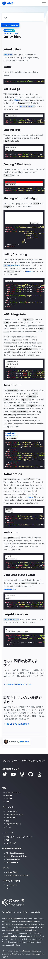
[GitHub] (30, 774)
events (29, 271)
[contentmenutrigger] (22, 16)
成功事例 (9, 799)
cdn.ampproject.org (30, 951)
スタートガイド (11, 811)
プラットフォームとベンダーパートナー (20, 837)
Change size (34, 223)
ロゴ (7, 888)
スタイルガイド (11, 885)
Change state (10, 367)
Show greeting (11, 116)
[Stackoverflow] (39, 774)
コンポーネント (11, 818)
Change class (10, 184)
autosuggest (9, 589)
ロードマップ (10, 843)
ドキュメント (8, 33)
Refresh (9, 510)
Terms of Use (6, 912)
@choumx (24, 741)
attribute (12, 265)
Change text (10, 150)
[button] (44, 3)
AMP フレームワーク (13, 792)
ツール (8, 827)
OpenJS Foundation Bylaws (16, 856)
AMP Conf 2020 (11, 872)
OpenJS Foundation (12, 918)
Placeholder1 (11, 433)
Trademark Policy (13, 859)
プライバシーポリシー (21, 912)
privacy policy (38, 954)
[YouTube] (13, 774)
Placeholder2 (11, 435)
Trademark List (12, 862)
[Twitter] (4, 774)
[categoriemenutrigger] (10, 25)
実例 (16, 33)
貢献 (7, 840)
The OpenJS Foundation (15, 853)
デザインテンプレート (14, 824)
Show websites (11, 438)
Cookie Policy (35, 912)
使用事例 (9, 795)
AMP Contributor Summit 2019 (17, 875)
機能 (7, 802)
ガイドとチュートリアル (14, 815)
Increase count (11, 559)
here (30, 497)
